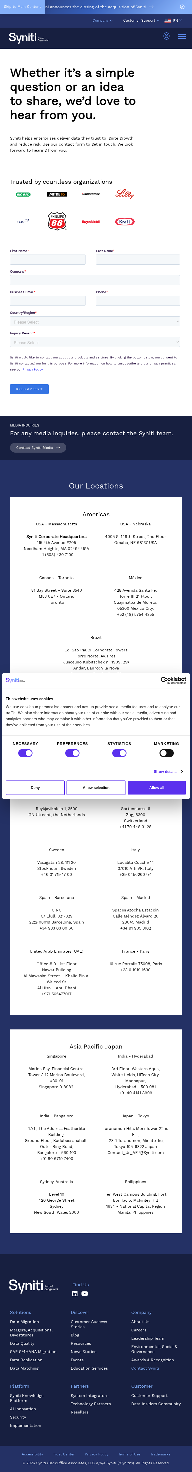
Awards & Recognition (152, 1360)
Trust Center (64, 1454)
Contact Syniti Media (34, 448)
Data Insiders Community (156, 1404)
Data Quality (22, 1343)
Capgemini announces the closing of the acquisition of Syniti (87, 7)
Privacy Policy (96, 1454)
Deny (35, 787)
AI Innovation (23, 1409)
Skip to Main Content (22, 7)
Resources (81, 1343)
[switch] (72, 753)
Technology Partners (91, 1404)
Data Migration (24, 1322)
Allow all (156, 787)
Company (100, 20)
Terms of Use (129, 1454)
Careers (138, 1330)
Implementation (25, 1426)
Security (18, 1417)
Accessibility (32, 1454)
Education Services (89, 1368)
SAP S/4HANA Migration (33, 1352)
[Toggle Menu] (182, 36)
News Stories (83, 1352)
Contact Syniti (145, 1368)
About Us (140, 1322)
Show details (165, 771)
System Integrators (89, 1396)
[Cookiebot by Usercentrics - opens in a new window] (164, 680)
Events (77, 1360)
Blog (75, 1335)
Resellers (79, 1412)
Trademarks (160, 1454)
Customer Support (139, 20)
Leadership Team (147, 1338)
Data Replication (26, 1360)
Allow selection (96, 787)
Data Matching (24, 1368)
